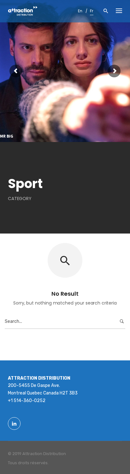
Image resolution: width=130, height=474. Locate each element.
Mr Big (6, 136)
